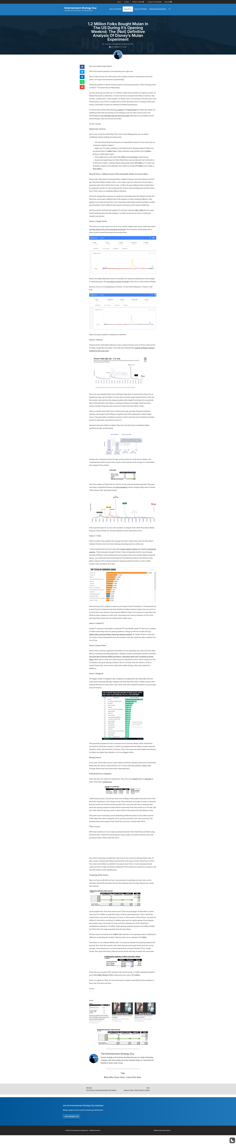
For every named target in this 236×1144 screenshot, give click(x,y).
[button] (82, 67)
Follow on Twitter (137, 2)
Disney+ (123, 1077)
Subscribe (167, 2)
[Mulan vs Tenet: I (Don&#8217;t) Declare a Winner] (122, 1008)
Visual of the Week (140, 9)
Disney (116, 1077)
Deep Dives (128, 9)
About (119, 2)
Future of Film (131, 1077)
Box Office (109, 1077)
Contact (126, 2)
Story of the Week (115, 9)
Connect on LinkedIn (154, 2)
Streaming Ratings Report (157, 9)
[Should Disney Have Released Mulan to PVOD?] (145, 1008)
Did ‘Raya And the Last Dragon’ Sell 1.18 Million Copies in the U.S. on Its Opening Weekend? (99, 1017)
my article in (111, 281)
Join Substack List (71, 1116)
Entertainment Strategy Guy (81, 8)
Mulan (139, 1077)
